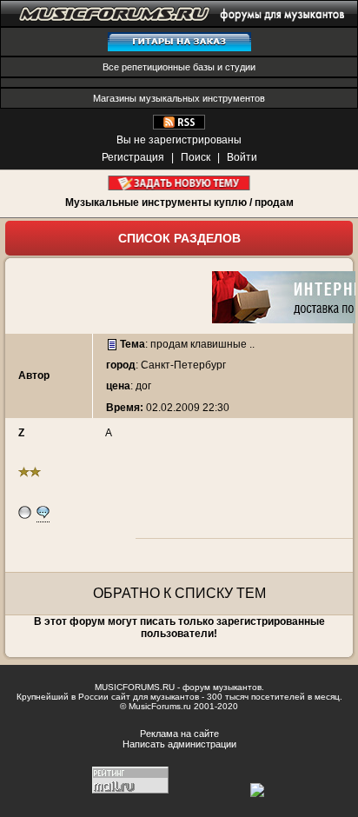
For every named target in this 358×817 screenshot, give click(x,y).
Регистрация (133, 157)
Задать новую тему (179, 183)
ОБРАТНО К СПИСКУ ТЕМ (179, 593)
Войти (242, 157)
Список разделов (179, 238)
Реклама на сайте (179, 733)
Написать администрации (179, 744)
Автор (34, 375)
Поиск (195, 157)
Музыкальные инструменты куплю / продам (179, 202)
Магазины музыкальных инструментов (179, 98)
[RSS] (179, 126)
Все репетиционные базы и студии (179, 67)
